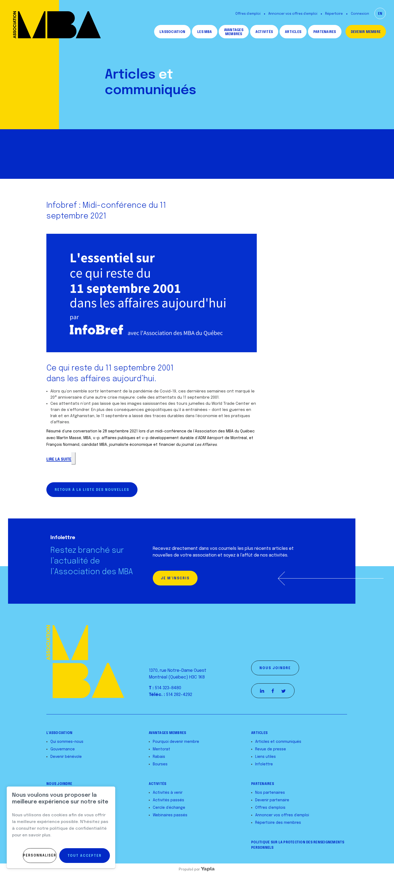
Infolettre (264, 764)
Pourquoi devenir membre (176, 742)
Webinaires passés (170, 815)
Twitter (283, 691)
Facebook (273, 691)
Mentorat (161, 749)
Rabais (159, 757)
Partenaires (324, 32)
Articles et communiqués (278, 742)
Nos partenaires (270, 793)
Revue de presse (270, 749)
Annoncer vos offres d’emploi (292, 14)
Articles (293, 32)
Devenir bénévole (66, 757)
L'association (172, 32)
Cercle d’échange (169, 808)
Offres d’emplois (270, 808)
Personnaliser (39, 855)
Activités (264, 32)
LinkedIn (262, 691)
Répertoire (334, 14)
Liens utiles (265, 757)
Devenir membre (366, 32)
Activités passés (168, 800)
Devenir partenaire (272, 800)
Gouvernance (62, 749)
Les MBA (204, 32)
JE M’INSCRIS (175, 578)
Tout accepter (85, 856)
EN (380, 14)
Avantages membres (233, 32)
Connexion (360, 14)
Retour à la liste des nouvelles (92, 490)
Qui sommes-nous (66, 742)
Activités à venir (168, 793)
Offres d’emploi (248, 14)
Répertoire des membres (278, 823)
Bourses (160, 764)
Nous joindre (275, 668)
